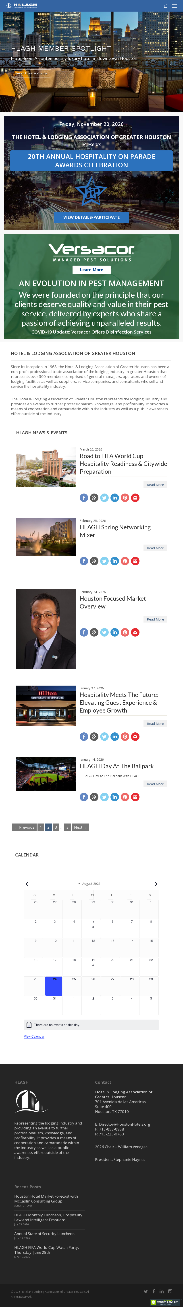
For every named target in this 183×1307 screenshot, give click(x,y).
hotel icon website (31, 73)
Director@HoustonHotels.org (124, 1124)
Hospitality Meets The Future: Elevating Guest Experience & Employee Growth (119, 702)
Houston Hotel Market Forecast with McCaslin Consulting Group (46, 1199)
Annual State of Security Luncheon (44, 1233)
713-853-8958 (111, 1129)
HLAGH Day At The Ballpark (117, 766)
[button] (174, 6)
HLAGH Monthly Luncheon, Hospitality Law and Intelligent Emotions (48, 1217)
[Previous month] (26, 884)
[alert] (91, 1025)
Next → (80, 827)
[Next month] (156, 884)
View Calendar (34, 1036)
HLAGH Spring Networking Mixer (115, 531)
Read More (155, 484)
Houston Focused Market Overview (113, 602)
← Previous (24, 827)
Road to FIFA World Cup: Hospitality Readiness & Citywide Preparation (123, 463)
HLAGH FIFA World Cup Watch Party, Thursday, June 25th (46, 1250)
